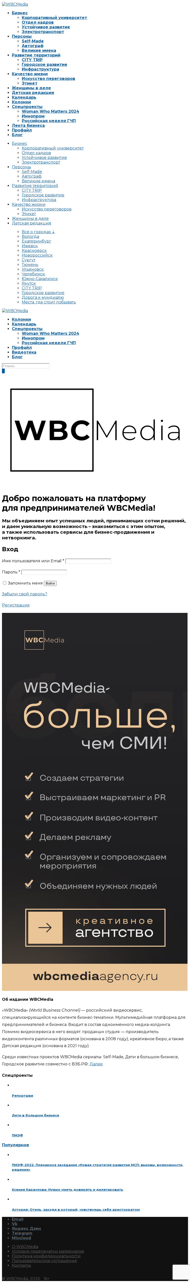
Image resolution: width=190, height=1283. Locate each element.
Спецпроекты (27, 106)
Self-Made (33, 41)
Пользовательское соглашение (44, 1260)
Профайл (22, 130)
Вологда (30, 236)
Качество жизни (30, 74)
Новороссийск (37, 255)
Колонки (21, 102)
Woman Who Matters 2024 (50, 111)
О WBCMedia (25, 1246)
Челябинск (33, 274)
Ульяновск (33, 269)
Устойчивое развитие (46, 27)
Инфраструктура (40, 69)
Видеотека (24, 352)
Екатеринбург (36, 241)
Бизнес (20, 13)
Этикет (29, 83)
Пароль (11, 572)
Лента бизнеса (28, 125)
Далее (96, 1064)
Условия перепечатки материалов (48, 1251)
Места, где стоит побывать (49, 302)
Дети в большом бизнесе (35, 1115)
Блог (17, 134)
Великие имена (39, 50)
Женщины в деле (31, 88)
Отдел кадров (38, 22)
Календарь (24, 97)
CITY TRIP (32, 59)
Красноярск (34, 250)
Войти (50, 583)
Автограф (33, 45)
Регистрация (16, 605)
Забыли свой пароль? (24, 594)
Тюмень (30, 264)
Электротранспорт (43, 31)
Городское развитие (44, 64)
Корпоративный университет (54, 17)
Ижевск (30, 246)
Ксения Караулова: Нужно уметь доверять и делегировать (67, 1189)
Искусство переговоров (48, 78)
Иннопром (33, 116)
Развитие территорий (36, 55)
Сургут (28, 260)
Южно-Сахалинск (40, 278)
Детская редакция (33, 92)
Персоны (22, 36)
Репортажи (22, 1095)
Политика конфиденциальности (46, 1256)
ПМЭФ (17, 1135)
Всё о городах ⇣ (38, 231)
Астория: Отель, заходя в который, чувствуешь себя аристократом (76, 1209)
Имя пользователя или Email (33, 561)
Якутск (29, 283)
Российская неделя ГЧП (49, 120)
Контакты (21, 1265)
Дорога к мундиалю (43, 297)
